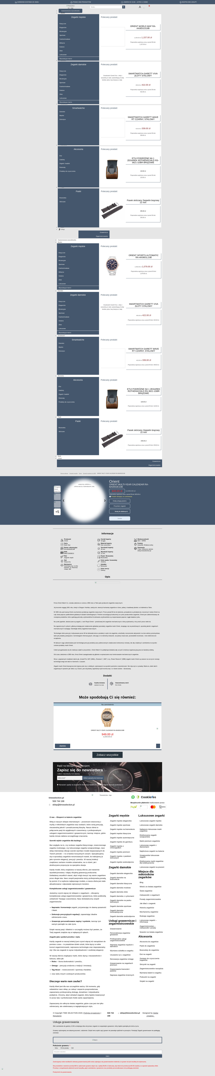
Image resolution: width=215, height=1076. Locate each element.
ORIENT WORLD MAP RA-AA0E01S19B (143, 27)
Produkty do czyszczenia (67, 171)
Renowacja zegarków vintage (122, 959)
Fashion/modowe (64, 39)
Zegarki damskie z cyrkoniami (122, 896)
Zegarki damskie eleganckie (121, 873)
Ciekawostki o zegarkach (150, 895)
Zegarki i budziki (64, 163)
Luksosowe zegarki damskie (151, 825)
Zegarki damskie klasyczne (121, 883)
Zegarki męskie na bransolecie (122, 829)
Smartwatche (78, 108)
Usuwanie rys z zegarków (120, 955)
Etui (60, 156)
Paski (78, 191)
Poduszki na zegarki (148, 977)
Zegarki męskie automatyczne (122, 838)
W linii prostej (65, 1048)
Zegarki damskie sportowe (120, 906)
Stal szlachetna (105, 545)
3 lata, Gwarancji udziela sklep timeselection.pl (145, 550)
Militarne (62, 43)
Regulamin (57, 1016)
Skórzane (62, 201)
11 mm (103, 553)
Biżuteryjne (63, 31)
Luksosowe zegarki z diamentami (148, 846)
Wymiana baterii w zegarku (150, 973)
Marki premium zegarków (150, 841)
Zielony (103, 570)
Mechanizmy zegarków (149, 912)
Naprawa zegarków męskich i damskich (122, 945)
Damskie (62, 111)
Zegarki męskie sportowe (120, 825)
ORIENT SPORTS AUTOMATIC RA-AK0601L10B (143, 256)
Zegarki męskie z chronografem (117, 847)
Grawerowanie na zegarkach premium (121, 964)
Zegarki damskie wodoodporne (122, 916)
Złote (61, 51)
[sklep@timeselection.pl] (50, 805)
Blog (141, 882)
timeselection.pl (56, 798)
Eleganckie (62, 27)
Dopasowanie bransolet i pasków (120, 970)
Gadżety (62, 159)
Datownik (140, 545)
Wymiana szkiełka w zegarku (121, 951)
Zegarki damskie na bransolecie (118, 878)
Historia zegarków (147, 908)
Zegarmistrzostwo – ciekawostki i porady (148, 927)
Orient (114, 481)
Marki (59, 456)
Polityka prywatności (92, 1013)
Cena (80, 473)
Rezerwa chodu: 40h (71, 568)
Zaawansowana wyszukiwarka (67, 240)
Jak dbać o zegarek (147, 903)
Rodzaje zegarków (147, 916)
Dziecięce (62, 119)
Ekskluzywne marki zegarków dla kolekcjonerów (151, 862)
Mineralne (104, 566)
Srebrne (61, 47)
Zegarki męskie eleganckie (121, 821)
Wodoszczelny (148, 545)
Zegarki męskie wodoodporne (122, 862)
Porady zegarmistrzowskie (150, 899)
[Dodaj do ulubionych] (111, 511)
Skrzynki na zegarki (147, 964)
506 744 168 (58, 801)
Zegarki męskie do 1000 (89, 473)
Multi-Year (67, 545)
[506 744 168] (50, 801)
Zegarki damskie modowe (120, 888)
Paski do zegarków (147, 946)
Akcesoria (78, 149)
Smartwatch (61, 335)
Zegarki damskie (78, 64)
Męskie (61, 115)
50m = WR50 (141, 541)
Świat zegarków (146, 891)
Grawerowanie (116, 929)
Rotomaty (62, 167)
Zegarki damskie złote (119, 892)
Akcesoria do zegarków (149, 942)
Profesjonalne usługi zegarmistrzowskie (118, 939)
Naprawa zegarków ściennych (122, 975)
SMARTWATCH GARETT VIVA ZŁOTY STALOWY (143, 75)
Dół (72, 1048)
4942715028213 (69, 553)
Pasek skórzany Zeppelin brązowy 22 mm (143, 201)
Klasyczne (62, 23)
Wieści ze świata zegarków (150, 887)
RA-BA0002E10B (69, 549)
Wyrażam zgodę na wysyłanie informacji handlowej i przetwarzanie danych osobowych (91, 785)
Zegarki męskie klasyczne (120, 833)
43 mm (103, 549)
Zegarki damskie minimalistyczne (116, 911)
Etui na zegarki (146, 954)
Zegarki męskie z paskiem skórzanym (120, 857)
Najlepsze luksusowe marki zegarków (151, 830)
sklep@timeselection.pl (63, 805)
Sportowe (62, 35)
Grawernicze (104, 232)
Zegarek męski (68, 557)
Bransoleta (62, 198)
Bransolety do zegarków (149, 950)
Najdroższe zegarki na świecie (152, 851)
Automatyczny (68, 566)
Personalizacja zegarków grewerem (120, 934)
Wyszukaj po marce (65, 58)
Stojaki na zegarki (147, 981)
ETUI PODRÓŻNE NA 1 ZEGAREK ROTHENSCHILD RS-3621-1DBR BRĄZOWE (143, 160)
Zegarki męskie (78, 17)
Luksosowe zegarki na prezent (152, 867)
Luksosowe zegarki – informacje (148, 921)
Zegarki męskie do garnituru (121, 842)
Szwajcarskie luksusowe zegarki (149, 856)
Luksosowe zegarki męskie (150, 821)
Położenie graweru (61, 1045)
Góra (56, 1048)
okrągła (103, 541)
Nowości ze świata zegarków (151, 932)
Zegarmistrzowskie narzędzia (151, 968)
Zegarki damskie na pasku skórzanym (120, 901)
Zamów (120, 518)
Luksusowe (63, 54)
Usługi (60, 458)
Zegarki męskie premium (120, 852)
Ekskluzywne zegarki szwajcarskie (148, 836)
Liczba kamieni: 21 (71, 566)
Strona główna (64, 473)
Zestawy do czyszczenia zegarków (149, 959)
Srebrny (103, 562)
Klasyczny (67, 562)
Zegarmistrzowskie (102, 236)
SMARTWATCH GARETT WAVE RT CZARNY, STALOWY (143, 118)
